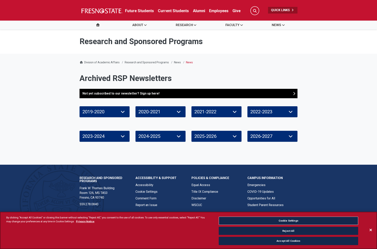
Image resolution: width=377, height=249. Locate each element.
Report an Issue (146, 205)
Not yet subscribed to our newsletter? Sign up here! (120, 93)
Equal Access (200, 185)
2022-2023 (261, 112)
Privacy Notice (85, 221)
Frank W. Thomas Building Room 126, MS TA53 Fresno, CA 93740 (97, 192)
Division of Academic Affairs (102, 62)
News (276, 25)
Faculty (232, 25)
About (137, 25)
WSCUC (196, 205)
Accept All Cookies (288, 240)
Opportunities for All (261, 198)
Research (184, 25)
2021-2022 (205, 112)
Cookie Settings (146, 192)
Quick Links (281, 10)
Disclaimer (198, 198)
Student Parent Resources (265, 205)
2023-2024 (93, 136)
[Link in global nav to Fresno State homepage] (102, 11)
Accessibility (144, 185)
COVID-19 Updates (260, 192)
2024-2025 (149, 136)
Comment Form (145, 198)
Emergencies (256, 185)
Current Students (173, 10)
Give (236, 10)
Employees (219, 10)
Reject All (288, 230)
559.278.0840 (89, 204)
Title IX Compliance (204, 192)
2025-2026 (205, 136)
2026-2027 (261, 136)
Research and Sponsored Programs (147, 62)
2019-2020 (93, 112)
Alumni (199, 10)
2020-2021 (149, 112)
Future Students (139, 10)
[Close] (370, 230)
